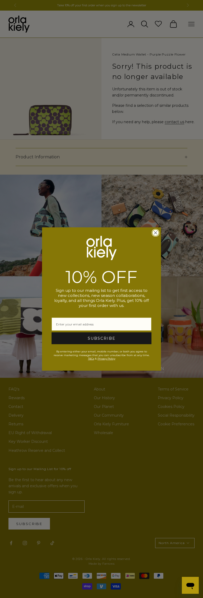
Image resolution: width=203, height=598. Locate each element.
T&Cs (91, 358)
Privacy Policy (106, 358)
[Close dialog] (155, 232)
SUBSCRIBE (102, 338)
